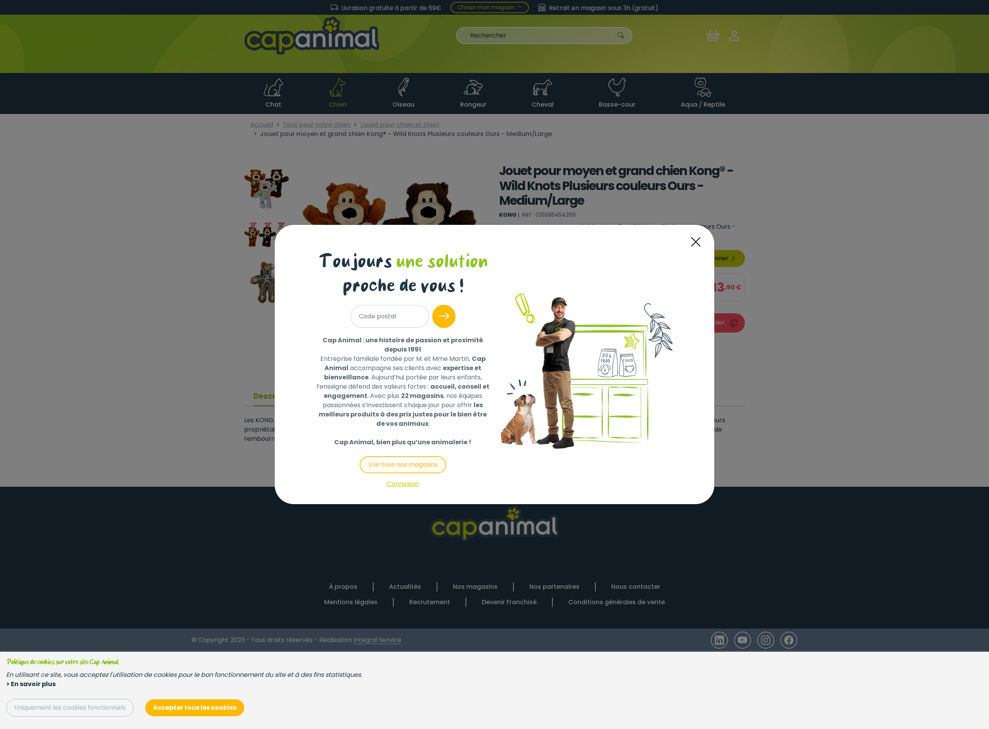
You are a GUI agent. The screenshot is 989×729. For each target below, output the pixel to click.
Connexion (403, 483)
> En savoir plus (31, 684)
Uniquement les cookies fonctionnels (70, 707)
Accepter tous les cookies (194, 707)
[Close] (696, 242)
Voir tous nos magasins (403, 464)
